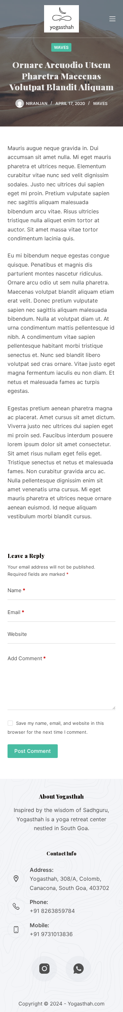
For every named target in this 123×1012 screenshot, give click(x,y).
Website (17, 634)
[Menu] (112, 19)
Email (16, 612)
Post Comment (32, 751)
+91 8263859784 (52, 910)
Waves (61, 47)
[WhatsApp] (78, 969)
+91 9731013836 (51, 934)
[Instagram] (44, 969)
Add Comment (27, 658)
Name (16, 590)
